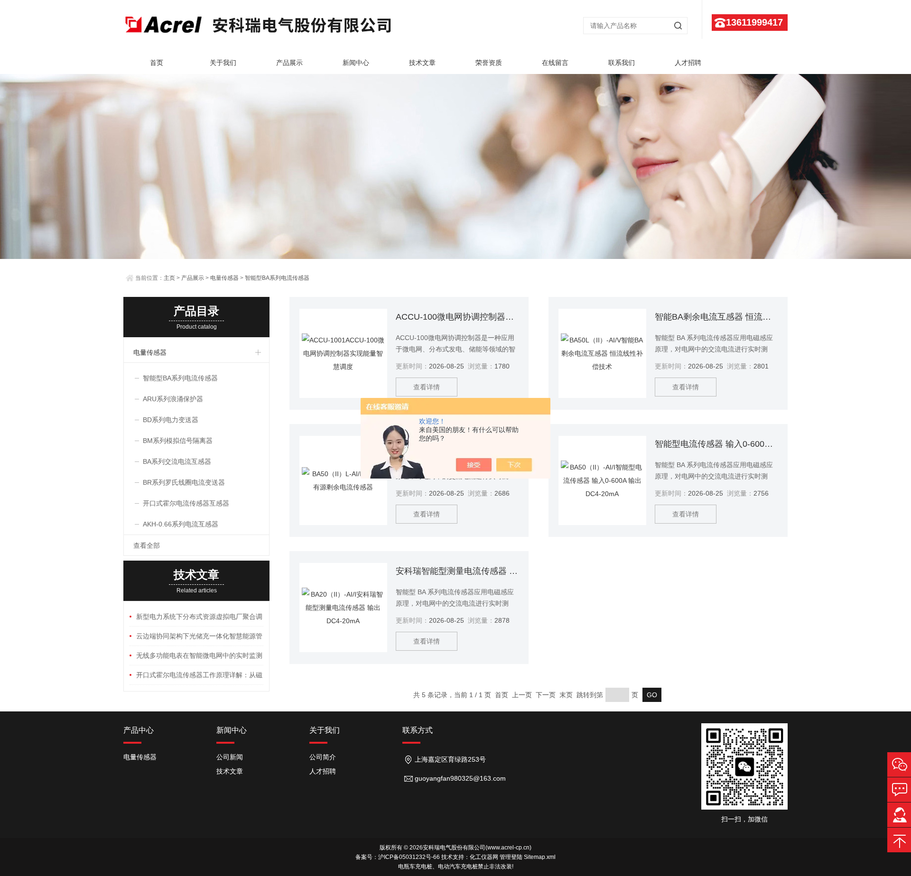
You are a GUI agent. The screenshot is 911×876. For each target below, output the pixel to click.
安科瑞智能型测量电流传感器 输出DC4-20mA (457, 571)
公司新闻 (229, 757)
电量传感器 (224, 278)
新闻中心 (356, 62)
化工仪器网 (484, 857)
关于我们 (223, 62)
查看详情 (426, 387)
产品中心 (138, 730)
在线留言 (555, 62)
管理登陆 (511, 857)
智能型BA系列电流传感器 (277, 278)
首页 (156, 62)
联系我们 (621, 62)
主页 (169, 278)
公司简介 (322, 757)
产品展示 (289, 62)
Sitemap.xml (540, 857)
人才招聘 (688, 62)
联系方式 (417, 730)
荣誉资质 (488, 62)
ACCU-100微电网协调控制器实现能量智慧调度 (457, 317)
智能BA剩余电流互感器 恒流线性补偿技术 (716, 317)
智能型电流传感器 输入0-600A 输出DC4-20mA (716, 444)
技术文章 (422, 62)
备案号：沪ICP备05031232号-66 (397, 857)
